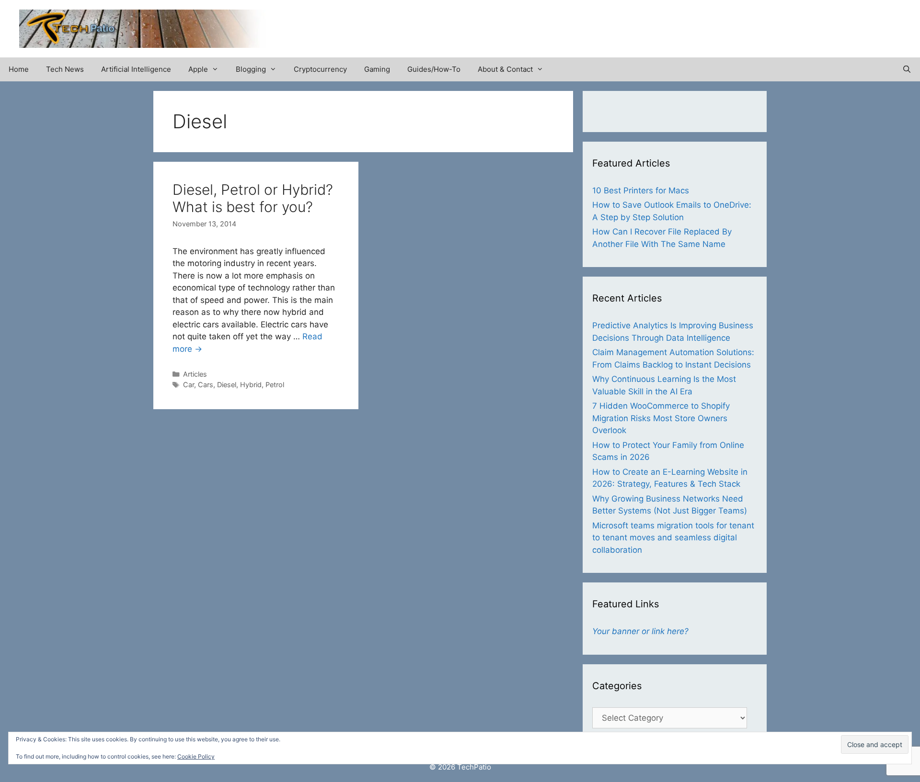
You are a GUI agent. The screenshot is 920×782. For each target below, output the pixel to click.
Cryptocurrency (320, 69)
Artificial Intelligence (136, 69)
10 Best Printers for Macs (640, 190)
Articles (195, 374)
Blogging (251, 69)
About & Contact (505, 69)
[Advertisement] (789, 24)
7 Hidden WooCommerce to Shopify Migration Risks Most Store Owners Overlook (661, 418)
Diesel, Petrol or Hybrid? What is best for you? (252, 198)
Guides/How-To (433, 69)
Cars (205, 384)
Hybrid (251, 384)
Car (188, 384)
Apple (198, 69)
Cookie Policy (196, 756)
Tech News (65, 69)
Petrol (274, 384)
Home (19, 69)
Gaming (377, 69)
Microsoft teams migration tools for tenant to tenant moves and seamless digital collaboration (673, 538)
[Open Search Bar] (907, 69)
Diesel (226, 384)
